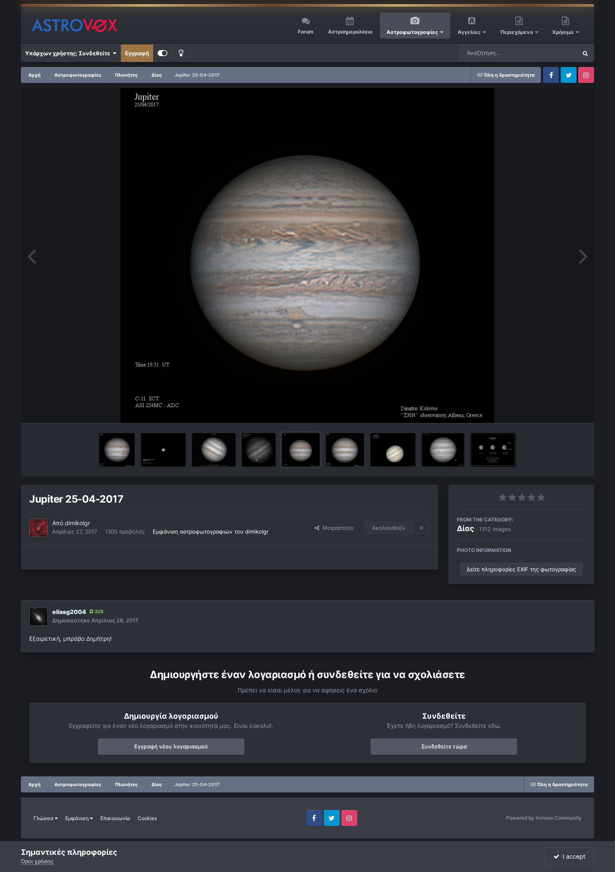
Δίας (465, 528)
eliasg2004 (69, 611)
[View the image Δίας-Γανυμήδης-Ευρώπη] (392, 450)
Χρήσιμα (563, 32)
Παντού (556, 53)
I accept (572, 856)
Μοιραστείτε (336, 527)
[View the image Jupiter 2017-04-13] (213, 450)
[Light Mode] (181, 53)
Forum (305, 31)
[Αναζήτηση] (585, 53)
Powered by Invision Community (544, 818)
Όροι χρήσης (37, 861)
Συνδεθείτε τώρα (444, 746)
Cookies (147, 818)
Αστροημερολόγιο (350, 31)
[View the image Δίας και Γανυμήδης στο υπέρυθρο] (443, 450)
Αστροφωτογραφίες (412, 32)
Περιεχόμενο (517, 32)
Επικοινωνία (115, 818)
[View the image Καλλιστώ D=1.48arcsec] (493, 450)
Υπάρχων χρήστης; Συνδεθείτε (69, 53)
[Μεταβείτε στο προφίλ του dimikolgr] (38, 528)
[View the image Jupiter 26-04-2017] (117, 450)
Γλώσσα (44, 818)
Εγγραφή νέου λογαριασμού (171, 746)
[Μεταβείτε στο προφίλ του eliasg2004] (38, 616)
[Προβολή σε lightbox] (307, 255)
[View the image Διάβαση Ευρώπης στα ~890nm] (259, 450)
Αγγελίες (469, 32)
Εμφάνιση (77, 818)
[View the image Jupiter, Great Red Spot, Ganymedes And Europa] (163, 450)
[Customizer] (163, 53)
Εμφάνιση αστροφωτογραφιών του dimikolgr (211, 531)
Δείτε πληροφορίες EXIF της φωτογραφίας (521, 569)
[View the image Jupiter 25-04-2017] (301, 450)
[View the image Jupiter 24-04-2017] (345, 450)
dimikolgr (77, 522)
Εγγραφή (137, 53)
